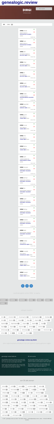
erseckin (25, 396)
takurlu (13, 412)
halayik (4, 399)
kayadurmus (43, 399)
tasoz (22, 412)
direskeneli (12, 317)
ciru (14, 392)
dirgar (20, 320)
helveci (13, 399)
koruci (40, 402)
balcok (21, 386)
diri (12, 333)
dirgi (43, 323)
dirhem (32, 326)
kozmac (48, 402)
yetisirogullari (17, 415)
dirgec (29, 320)
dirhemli (15, 329)
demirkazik (39, 392)
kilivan (5, 402)
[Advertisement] (8, 175)
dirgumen (22, 326)
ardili (13, 386)
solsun (4, 412)
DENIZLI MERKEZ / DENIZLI (25, 160)
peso (4, 408)
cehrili (42, 389)
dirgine (12, 326)
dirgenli (34, 323)
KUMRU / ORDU (23, 265)
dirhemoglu (25, 329)
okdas (24, 405)
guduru (43, 396)
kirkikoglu (14, 402)
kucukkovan (5, 405)
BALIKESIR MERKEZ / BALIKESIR (26, 97)
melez (15, 405)
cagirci (25, 389)
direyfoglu (48, 317)
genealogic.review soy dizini (27, 340)
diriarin (28, 333)
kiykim (31, 402)
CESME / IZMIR (23, 118)
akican (4, 386)
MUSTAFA (23, 300)
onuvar (32, 405)
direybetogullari (36, 317)
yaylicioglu (5, 415)
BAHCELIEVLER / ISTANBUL (25, 34)
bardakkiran (31, 386)
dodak (4, 396)
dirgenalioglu (15, 323)
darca (30, 392)
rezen (12, 408)
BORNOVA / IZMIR (23, 107)
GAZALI (48, 300)
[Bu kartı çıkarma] (34, 32)
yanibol (48, 412)
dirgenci (25, 323)
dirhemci (41, 326)
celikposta (5, 392)
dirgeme (37, 320)
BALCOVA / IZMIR (23, 55)
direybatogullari (23, 317)
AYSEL (32, 300)
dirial (20, 333)
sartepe (20, 408)
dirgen (47, 320)
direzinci (12, 320)
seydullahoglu (43, 408)
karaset (22, 399)
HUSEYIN (13, 300)
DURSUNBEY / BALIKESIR (25, 170)
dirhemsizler (47, 329)
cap (33, 389)
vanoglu (39, 412)
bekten (41, 386)
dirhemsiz (36, 329)
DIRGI (8, 24)
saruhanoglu (31, 408)
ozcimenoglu (42, 405)
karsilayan (32, 399)
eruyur (34, 396)
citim (22, 392)
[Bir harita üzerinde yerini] (34, 29)
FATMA (40, 300)
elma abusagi (15, 396)
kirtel (23, 402)
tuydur (30, 412)
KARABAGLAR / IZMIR (24, 244)
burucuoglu (15, 389)
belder (4, 389)
